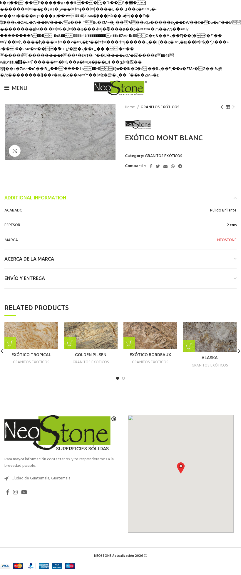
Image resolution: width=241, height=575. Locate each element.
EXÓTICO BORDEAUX (150, 354)
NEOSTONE (227, 240)
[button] (181, 468)
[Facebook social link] (151, 166)
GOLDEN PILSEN (90, 354)
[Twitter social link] (158, 166)
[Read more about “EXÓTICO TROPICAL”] (10, 343)
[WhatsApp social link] (172, 166)
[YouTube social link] (24, 492)
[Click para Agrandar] (15, 151)
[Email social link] (165, 166)
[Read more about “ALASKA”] (189, 346)
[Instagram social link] (15, 492)
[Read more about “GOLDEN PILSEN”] (70, 343)
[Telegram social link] (180, 166)
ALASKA (210, 357)
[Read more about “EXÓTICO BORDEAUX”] (129, 343)
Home (130, 107)
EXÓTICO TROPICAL (31, 354)
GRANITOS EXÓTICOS (159, 107)
